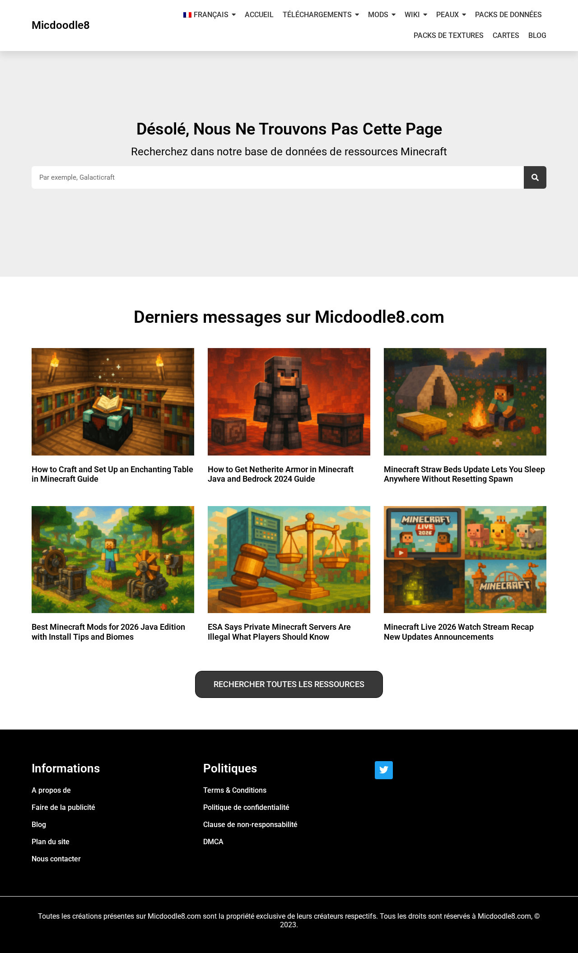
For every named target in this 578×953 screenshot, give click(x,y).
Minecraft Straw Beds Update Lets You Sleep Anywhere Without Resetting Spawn (464, 474)
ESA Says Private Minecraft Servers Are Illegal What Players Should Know (279, 632)
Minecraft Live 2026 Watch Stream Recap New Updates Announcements (459, 632)
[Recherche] (535, 177)
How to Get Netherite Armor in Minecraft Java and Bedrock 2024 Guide (281, 474)
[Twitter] (384, 770)
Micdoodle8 (61, 25)
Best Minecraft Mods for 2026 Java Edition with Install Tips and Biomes (108, 632)
